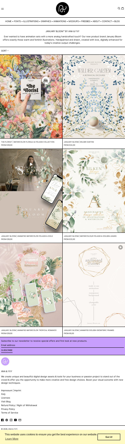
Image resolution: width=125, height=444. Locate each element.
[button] (119, 8)
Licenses (5, 397)
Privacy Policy (8, 409)
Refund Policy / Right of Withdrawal (19, 405)
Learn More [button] (11, 438)
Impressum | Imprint (11, 390)
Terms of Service (9, 412)
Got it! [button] (108, 437)
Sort (4, 50)
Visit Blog (6, 401)
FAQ (3, 394)
